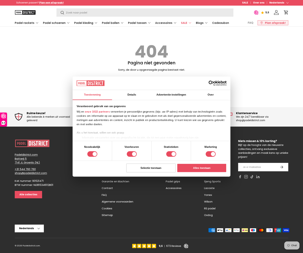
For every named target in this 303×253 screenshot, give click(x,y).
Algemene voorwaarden (117, 201)
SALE (245, 2)
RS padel (210, 208)
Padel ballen (110, 23)
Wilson (208, 201)
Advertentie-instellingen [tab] (171, 94)
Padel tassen (137, 23)
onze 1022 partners (97, 111)
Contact (107, 188)
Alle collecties (28, 194)
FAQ (250, 23)
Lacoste (209, 188)
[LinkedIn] (258, 177)
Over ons (258, 2)
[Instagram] (246, 177)
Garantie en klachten (115, 181)
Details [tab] (131, 94)
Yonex (208, 195)
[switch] (132, 154)
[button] (286, 12)
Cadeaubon (220, 23)
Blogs (200, 23)
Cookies (107, 208)
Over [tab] (211, 94)
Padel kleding (83, 23)
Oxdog (208, 215)
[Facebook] (240, 177)
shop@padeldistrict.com (31, 173)
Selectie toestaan (150, 168)
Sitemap (107, 215)
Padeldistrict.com (31, 245)
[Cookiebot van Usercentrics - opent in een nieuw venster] (211, 83)
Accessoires (163, 23)
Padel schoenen (54, 23)
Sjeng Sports (212, 181)
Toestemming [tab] (92, 94)
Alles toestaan (201, 168)
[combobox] (144, 12)
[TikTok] (252, 177)
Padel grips (173, 181)
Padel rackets (24, 23)
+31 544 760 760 (25, 169)
